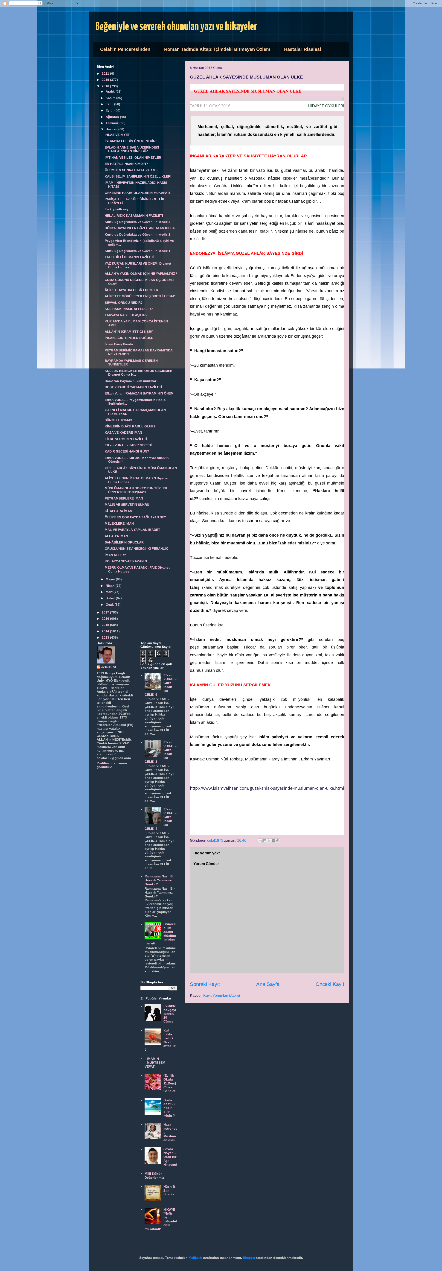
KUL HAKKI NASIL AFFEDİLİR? (129, 309)
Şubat (111, 598)
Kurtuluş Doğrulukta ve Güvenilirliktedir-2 (137, 234)
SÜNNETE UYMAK (119, 420)
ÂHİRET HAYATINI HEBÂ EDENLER (131, 290)
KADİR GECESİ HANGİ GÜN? (127, 451)
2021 (106, 73)
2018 (106, 86)
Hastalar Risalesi (302, 49)
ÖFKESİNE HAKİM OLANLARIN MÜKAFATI (137, 193)
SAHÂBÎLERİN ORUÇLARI (125, 542)
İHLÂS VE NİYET (117, 135)
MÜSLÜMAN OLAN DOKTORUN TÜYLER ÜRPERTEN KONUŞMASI (136, 490)
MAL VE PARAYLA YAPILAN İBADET (132, 530)
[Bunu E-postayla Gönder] (260, 841)
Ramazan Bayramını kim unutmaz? (132, 381)
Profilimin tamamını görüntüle (112, 765)
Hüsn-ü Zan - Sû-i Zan (170, 1190)
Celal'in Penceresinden (125, 49)
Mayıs (111, 579)
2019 (106, 80)
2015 (106, 625)
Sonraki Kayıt (205, 984)
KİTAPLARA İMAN (118, 511)
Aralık (111, 91)
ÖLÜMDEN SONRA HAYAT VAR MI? (132, 170)
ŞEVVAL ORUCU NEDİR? (124, 302)
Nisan (111, 585)
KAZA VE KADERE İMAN (123, 432)
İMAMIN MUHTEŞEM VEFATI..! (155, 1062)
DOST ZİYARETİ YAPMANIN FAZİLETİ (133, 387)
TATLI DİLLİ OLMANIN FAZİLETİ (129, 257)
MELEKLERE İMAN (119, 523)
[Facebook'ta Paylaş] (273, 841)
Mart (109, 592)
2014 (106, 631)
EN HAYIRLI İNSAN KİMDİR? (126, 164)
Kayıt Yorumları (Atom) (221, 995)
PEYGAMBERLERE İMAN (124, 498)
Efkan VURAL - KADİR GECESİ (128, 445)
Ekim (110, 104)
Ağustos (113, 117)
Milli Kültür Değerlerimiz (154, 1175)
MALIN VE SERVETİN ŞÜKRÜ (127, 504)
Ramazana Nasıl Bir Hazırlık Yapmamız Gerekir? (160, 880)
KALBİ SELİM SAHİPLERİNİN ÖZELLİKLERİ (138, 176)
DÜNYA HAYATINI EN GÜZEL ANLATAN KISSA (140, 228)
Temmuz (112, 123)
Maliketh (195, 1257)
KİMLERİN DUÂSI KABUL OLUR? (130, 426)
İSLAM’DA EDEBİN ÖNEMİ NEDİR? (131, 141)
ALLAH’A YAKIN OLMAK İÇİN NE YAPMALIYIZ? (141, 273)
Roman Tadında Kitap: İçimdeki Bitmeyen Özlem (217, 49)
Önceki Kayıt (330, 984)
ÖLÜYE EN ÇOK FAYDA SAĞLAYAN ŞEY (135, 517)
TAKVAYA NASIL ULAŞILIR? (126, 315)
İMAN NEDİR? (115, 555)
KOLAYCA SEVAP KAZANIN (126, 561)
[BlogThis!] (264, 841)
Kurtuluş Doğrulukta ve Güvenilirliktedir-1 (137, 251)
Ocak (110, 604)
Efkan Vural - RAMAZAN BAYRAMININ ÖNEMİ (139, 393)
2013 (106, 637)
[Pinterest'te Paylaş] (278, 841)
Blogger (249, 1257)
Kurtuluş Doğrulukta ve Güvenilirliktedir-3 (137, 222)
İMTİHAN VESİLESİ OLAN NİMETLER (133, 157)
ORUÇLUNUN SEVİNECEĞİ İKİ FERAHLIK (136, 548)
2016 (106, 618)
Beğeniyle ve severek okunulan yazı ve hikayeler (176, 26)
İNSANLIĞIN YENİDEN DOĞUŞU (129, 338)
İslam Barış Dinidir (119, 344)
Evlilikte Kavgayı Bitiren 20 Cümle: (169, 1013)
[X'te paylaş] (269, 841)
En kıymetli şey (116, 209)
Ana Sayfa (267, 984)
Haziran (112, 129)
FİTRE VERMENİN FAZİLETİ (126, 439)
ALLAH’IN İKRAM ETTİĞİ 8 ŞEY (129, 331)
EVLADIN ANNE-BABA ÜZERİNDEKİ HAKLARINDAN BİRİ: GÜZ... (132, 149)
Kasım (111, 98)
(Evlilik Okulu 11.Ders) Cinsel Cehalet (169, 1083)
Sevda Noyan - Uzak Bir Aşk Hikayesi (170, 1156)
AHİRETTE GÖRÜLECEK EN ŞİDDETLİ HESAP (140, 296)
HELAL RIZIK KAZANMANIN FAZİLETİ (134, 215)
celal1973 (108, 667)
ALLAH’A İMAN (116, 536)
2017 (106, 612)
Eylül (110, 110)
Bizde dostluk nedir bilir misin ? (169, 1107)
